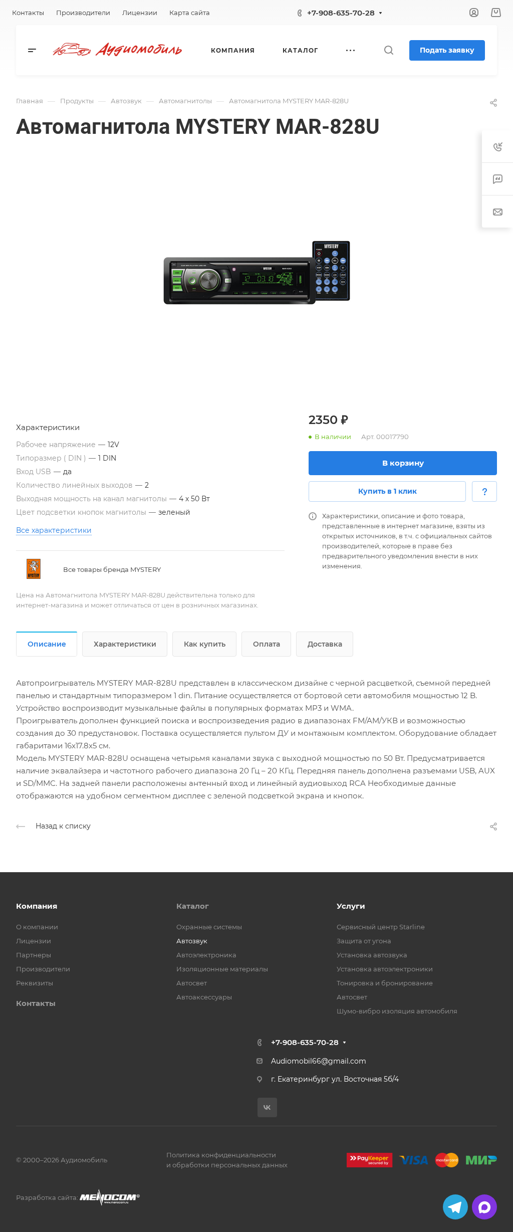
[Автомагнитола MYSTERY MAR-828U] (256, 272)
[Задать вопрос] (484, 491)
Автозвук (191, 941)
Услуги (351, 906)
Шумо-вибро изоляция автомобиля (397, 1011)
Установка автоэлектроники (385, 969)
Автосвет (191, 983)
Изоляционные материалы (222, 969)
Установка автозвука (372, 955)
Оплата (266, 644)
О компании (37, 927)
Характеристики (125, 644)
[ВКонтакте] (267, 1107)
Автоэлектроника (206, 955)
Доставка (325, 644)
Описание (47, 644)
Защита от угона (364, 941)
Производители (43, 969)
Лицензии (33, 941)
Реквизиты (34, 983)
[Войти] (473, 13)
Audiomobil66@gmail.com (318, 1061)
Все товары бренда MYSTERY (112, 569)
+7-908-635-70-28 (341, 13)
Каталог (192, 906)
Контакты (36, 1003)
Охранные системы (209, 927)
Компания (36, 906)
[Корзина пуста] (495, 13)
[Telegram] (455, 1206)
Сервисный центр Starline (381, 927)
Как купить (204, 644)
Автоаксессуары (204, 997)
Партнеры (33, 955)
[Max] (484, 1206)
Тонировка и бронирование (385, 983)
